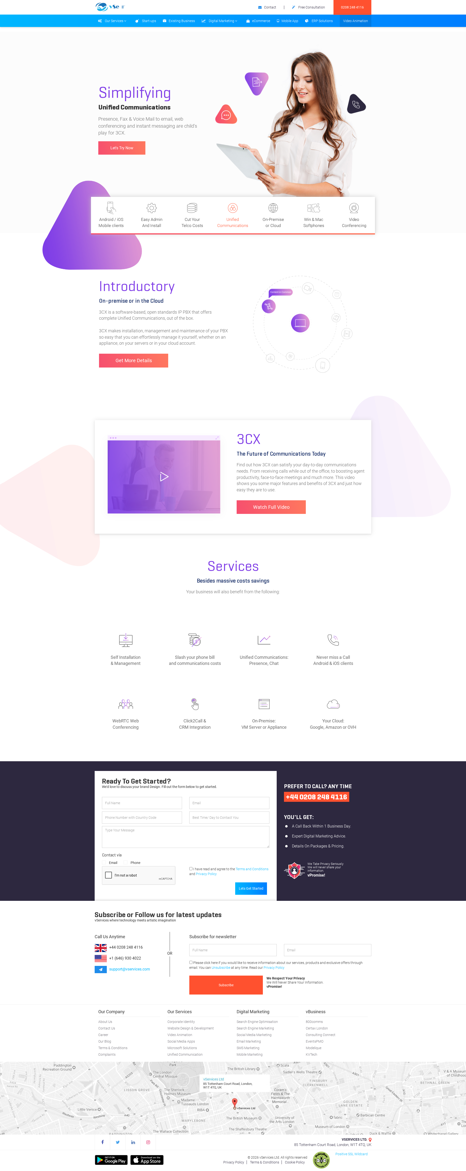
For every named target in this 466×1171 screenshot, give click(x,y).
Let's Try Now (121, 144)
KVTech (311, 1054)
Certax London (317, 1028)
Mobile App (290, 21)
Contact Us (106, 1028)
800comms (314, 1022)
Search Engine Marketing (255, 1028)
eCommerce (261, 21)
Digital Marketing (221, 21)
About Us (105, 1022)
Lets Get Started (251, 888)
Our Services (114, 21)
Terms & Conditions (112, 1048)
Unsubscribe (221, 968)
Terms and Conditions (252, 869)
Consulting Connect (320, 1035)
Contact (270, 7)
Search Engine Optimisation (257, 1022)
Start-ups (148, 21)
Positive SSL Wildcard (351, 1154)
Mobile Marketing (250, 1054)
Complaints (107, 1054)
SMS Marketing (248, 1048)
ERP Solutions (322, 21)
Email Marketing (249, 1041)
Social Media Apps (181, 1041)
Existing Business (182, 21)
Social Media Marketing (254, 1035)
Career (103, 1035)
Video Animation (355, 21)
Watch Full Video (271, 507)
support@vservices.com (129, 969)
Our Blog (104, 1041)
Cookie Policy (295, 1162)
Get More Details (134, 360)
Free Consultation (311, 7)
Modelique (313, 1048)
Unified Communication (185, 1054)
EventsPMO (314, 1041)
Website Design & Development (190, 1028)
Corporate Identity (181, 1022)
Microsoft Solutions (182, 1048)
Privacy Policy (206, 874)
